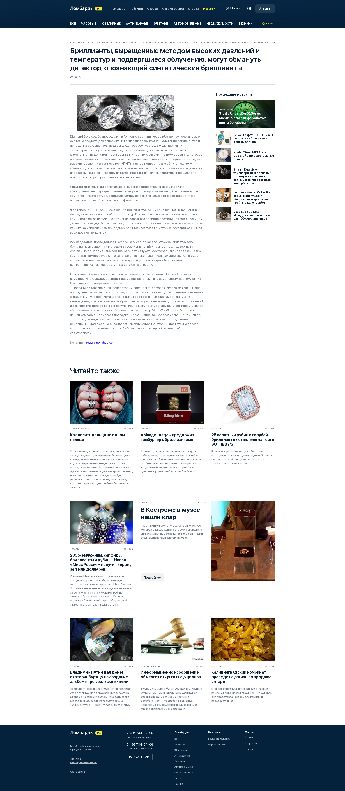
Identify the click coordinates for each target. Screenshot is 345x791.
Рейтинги (136, 8)
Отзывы (193, 8)
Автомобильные (187, 23)
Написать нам (139, 756)
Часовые (88, 23)
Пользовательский (219, 738)
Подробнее (152, 577)
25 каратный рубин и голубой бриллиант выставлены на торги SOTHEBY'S (242, 439)
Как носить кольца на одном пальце (97, 437)
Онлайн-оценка (173, 8)
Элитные (161, 23)
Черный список (217, 744)
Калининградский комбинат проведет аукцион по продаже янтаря (241, 677)
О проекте (251, 743)
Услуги (249, 737)
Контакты (250, 749)
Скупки (178, 778)
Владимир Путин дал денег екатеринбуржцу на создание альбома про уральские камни (99, 677)
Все (73, 23)
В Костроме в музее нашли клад (170, 513)
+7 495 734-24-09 (139, 733)
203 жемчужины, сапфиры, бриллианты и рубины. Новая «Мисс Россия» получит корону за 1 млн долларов (101, 562)
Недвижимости (220, 23)
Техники (246, 23)
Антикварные (137, 23)
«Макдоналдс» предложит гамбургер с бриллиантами (167, 437)
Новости (209, 8)
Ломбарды (118, 8)
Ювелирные (111, 23)
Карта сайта (77, 771)
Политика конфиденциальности (83, 760)
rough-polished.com (100, 342)
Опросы (152, 8)
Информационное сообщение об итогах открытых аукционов (171, 674)
